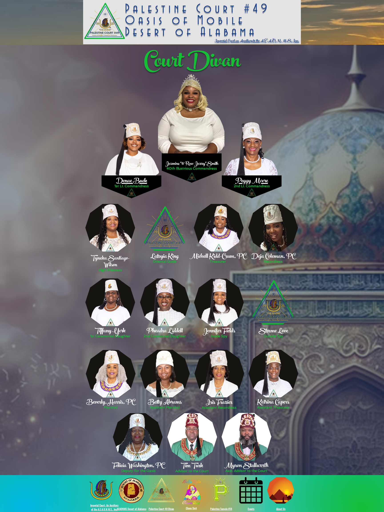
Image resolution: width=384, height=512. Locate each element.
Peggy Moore (252, 181)
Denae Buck (131, 181)
